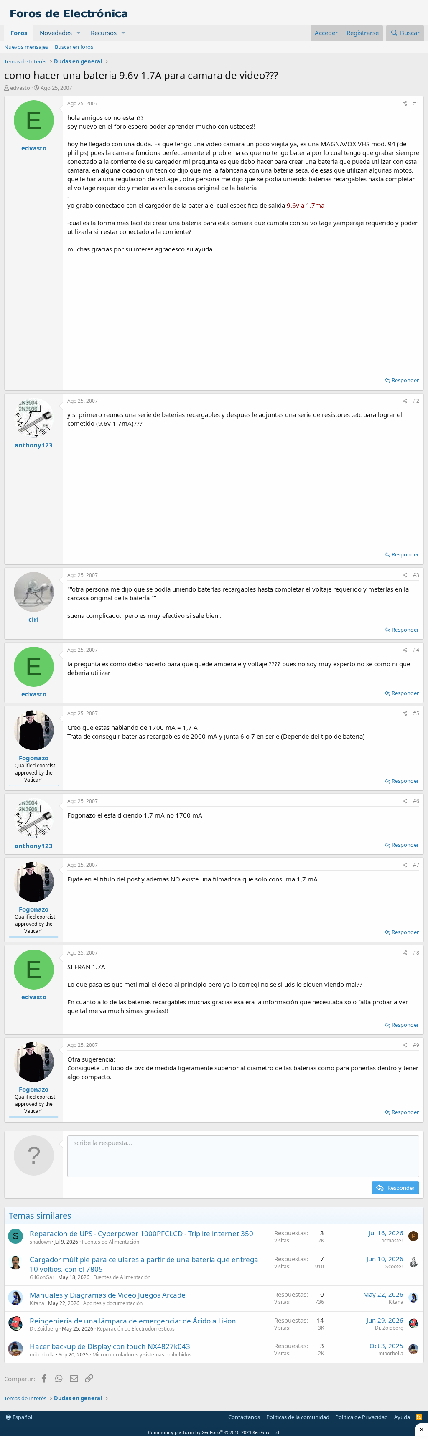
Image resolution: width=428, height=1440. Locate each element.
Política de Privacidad (361, 1417)
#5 (416, 713)
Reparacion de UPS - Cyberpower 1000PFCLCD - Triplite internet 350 (141, 1233)
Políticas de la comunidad (297, 1417)
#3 (416, 575)
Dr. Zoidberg (44, 1328)
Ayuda (402, 1417)
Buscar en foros (74, 47)
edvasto (20, 87)
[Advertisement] (243, 312)
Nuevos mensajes (26, 47)
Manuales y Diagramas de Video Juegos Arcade (108, 1295)
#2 (416, 400)
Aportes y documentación (113, 1303)
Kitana (37, 1303)
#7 (416, 865)
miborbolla (42, 1354)
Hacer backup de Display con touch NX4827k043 (110, 1346)
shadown (40, 1241)
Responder (405, 380)
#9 (416, 1045)
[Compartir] (405, 104)
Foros (18, 32)
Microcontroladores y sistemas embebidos (141, 1354)
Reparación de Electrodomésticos (136, 1328)
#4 (416, 649)
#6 (416, 801)
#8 (416, 952)
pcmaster (392, 1240)
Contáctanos (244, 1417)
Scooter (394, 1266)
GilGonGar (42, 1277)
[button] (78, 33)
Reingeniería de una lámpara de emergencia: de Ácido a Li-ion (133, 1321)
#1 (416, 103)
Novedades (56, 32)
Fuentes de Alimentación (110, 1241)
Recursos (104, 32)
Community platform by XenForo (214, 1432)
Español (21, 1417)
